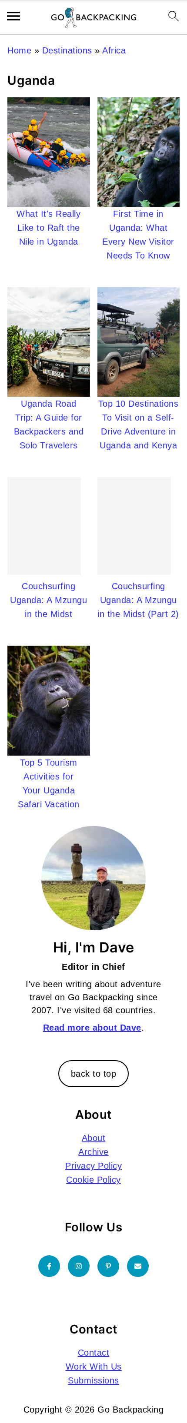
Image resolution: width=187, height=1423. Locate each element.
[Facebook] (49, 1266)
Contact (94, 1352)
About (94, 1138)
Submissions (93, 1380)
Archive (93, 1152)
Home (19, 50)
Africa (114, 50)
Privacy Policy (93, 1166)
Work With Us (94, 1366)
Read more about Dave (92, 1027)
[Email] (138, 1266)
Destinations (67, 50)
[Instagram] (79, 1266)
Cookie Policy (93, 1179)
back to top (94, 1073)
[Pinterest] (108, 1266)
